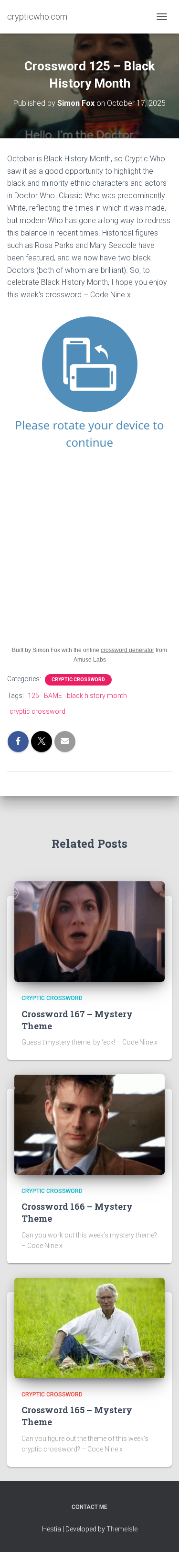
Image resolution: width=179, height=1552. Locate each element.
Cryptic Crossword (78, 679)
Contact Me (89, 1507)
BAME (53, 695)
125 (33, 695)
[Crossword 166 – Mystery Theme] (89, 1124)
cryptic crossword (37, 711)
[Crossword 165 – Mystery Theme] (89, 1327)
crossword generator (127, 650)
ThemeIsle (121, 1529)
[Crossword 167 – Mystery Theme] (89, 931)
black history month (97, 695)
